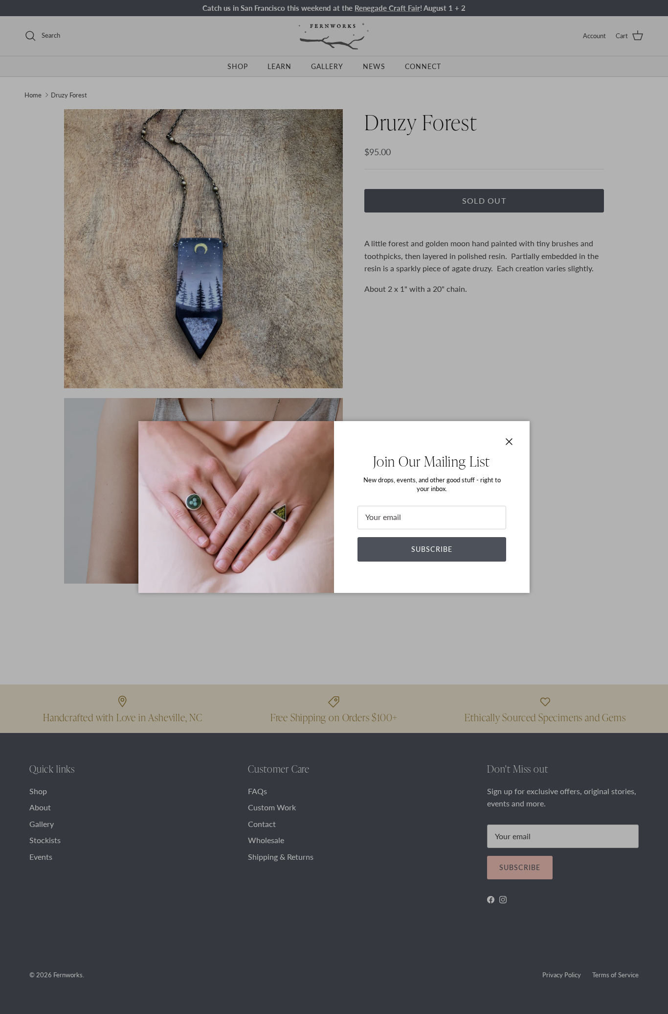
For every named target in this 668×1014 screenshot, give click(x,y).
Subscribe (431, 549)
